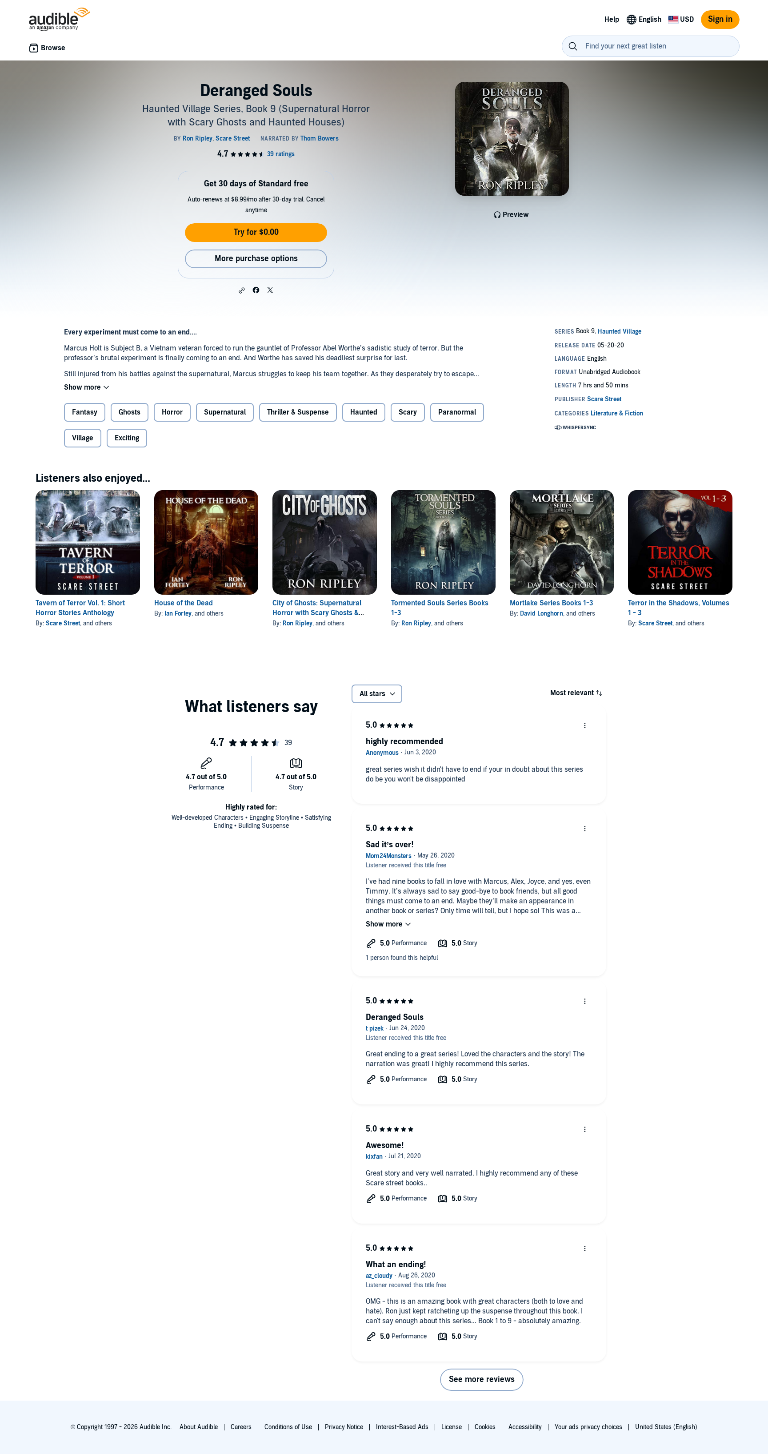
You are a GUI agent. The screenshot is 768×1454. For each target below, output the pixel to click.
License (451, 1427)
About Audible (199, 1427)
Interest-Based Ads (402, 1427)
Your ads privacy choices (588, 1427)
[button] (241, 290)
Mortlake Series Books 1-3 (551, 603)
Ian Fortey (178, 613)
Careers (241, 1427)
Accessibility (525, 1427)
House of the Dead (183, 603)
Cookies (485, 1427)
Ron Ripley (297, 623)
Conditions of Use (288, 1427)
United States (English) (666, 1427)
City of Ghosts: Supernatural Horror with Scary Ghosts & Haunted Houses (316, 613)
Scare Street (63, 623)
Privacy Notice (344, 1427)
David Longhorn (541, 613)
